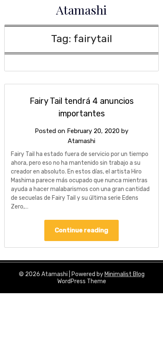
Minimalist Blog (124, 274)
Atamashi (81, 10)
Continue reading (81, 230)
